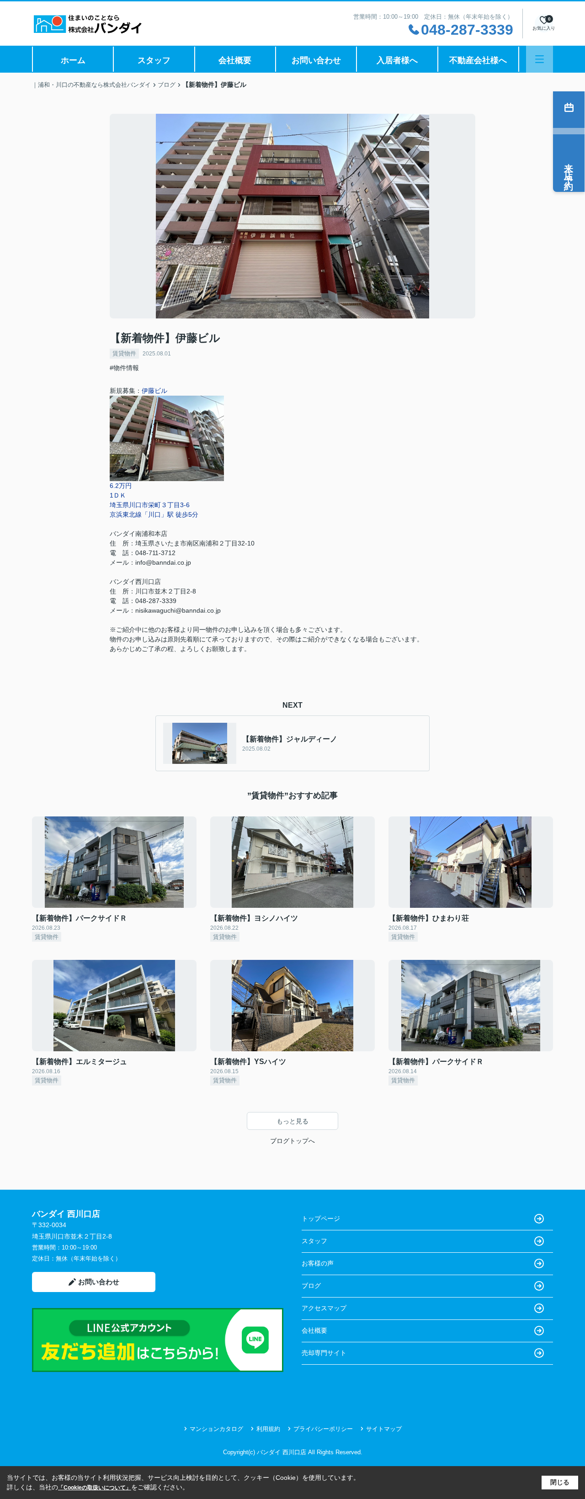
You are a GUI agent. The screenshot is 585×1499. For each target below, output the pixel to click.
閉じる (559, 1482)
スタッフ (154, 60)
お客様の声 (318, 1263)
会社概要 (234, 60)
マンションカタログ (216, 1428)
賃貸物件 (124, 353)
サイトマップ (384, 1428)
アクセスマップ (324, 1308)
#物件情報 (124, 367)
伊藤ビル (154, 390)
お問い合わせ (316, 60)
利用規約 (268, 1428)
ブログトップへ (292, 1140)
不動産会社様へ (478, 60)
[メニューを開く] (539, 59)
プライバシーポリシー (323, 1428)
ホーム (73, 60)
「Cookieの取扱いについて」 (94, 1487)
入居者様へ (397, 60)
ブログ (311, 1285)
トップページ (321, 1218)
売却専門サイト (324, 1352)
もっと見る (292, 1121)
